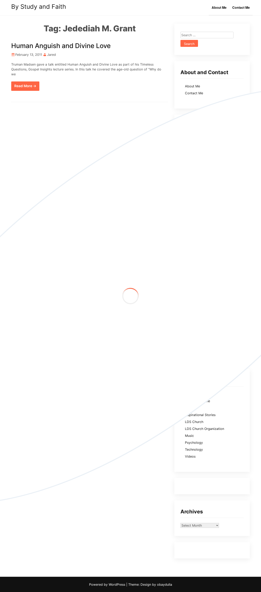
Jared (51, 55)
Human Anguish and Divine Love (61, 46)
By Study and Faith (38, 6)
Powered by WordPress (107, 584)
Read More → (25, 86)
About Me (219, 7)
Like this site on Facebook (200, 140)
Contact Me (241, 7)
